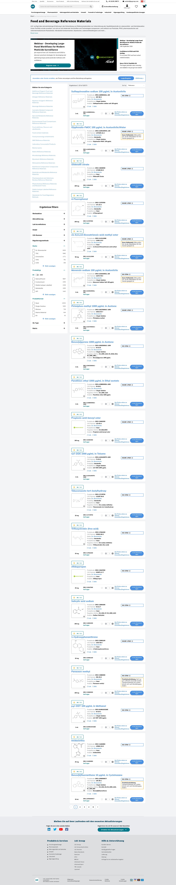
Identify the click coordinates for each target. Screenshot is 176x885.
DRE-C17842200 (100, 532)
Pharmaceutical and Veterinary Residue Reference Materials (43, 179)
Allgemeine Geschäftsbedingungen (73, 880)
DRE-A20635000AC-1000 (103, 345)
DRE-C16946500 (100, 168)
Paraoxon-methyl (80, 671)
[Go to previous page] (71, 807)
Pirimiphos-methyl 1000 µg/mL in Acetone (93, 306)
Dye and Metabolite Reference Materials (42, 117)
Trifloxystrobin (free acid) (85, 528)
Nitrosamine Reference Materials (43, 163)
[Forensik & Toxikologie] (47, 854)
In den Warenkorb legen (137, 113)
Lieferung (104, 854)
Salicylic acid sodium (82, 601)
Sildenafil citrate (80, 164)
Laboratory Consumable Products (44, 144)
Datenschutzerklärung (95, 880)
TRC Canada (77, 867)
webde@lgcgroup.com (131, 1)
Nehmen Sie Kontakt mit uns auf (90, 1)
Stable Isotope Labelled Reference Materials (44, 190)
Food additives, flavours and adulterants (42, 128)
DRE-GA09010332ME (101, 709)
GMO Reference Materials (41, 140)
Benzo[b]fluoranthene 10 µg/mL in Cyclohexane (96, 775)
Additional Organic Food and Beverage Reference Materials (42, 92)
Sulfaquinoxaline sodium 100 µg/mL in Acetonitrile (98, 91)
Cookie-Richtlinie (107, 880)
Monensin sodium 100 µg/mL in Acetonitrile (94, 270)
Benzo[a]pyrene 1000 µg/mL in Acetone (92, 342)
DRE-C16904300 (100, 605)
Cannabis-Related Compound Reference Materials (42, 111)
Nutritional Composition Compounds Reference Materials (45, 168)
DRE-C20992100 (100, 640)
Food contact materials (40, 133)
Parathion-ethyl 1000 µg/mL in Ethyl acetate (95, 380)
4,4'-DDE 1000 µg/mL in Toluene (88, 453)
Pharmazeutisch (53, 847)
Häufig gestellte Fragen (108, 849)
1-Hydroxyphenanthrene (84, 637)
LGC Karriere (78, 849)
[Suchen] (91, 6)
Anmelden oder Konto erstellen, (44, 78)
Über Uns (34, 1)
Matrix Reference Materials (41, 152)
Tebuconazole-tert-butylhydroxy (88, 490)
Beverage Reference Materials (42, 106)
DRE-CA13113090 (100, 238)
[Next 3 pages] (93, 807)
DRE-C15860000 (100, 675)
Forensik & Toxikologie (55, 854)
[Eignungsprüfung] (47, 859)
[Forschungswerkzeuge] (47, 845)
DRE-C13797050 (100, 202)
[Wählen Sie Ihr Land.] (143, 1)
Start (32, 16)
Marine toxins (37, 148)
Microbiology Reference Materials (44, 155)
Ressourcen (50, 1)
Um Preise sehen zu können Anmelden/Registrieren (122, 113)
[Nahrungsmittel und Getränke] (47, 849)
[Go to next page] (97, 807)
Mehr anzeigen (50, 266)
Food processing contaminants (43, 137)
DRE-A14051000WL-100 (102, 131)
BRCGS (76, 859)
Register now (51, 65)
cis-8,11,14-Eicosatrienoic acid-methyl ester (94, 234)
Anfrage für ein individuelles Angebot (112, 859)
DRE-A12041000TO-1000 (103, 457)
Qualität (42, 1)
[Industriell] (47, 857)
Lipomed (77, 869)
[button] (49, 213)
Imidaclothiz (78, 740)
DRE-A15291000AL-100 (102, 274)
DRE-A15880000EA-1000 (103, 384)
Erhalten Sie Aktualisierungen (112, 830)
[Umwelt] (47, 852)
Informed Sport (79, 864)
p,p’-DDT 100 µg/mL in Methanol (88, 706)
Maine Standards (79, 852)
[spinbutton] (109, 113)
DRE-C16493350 (100, 421)
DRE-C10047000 (100, 570)
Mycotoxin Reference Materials (43, 159)
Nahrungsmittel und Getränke (57, 849)
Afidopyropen (78, 566)
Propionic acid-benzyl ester (86, 417)
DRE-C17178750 (100, 494)
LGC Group (77, 844)
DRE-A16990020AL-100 (102, 95)
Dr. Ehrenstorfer (96, 99)
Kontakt (104, 847)
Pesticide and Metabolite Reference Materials (44, 173)
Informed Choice (79, 862)
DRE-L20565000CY (101, 778)
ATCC (75, 857)
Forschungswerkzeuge (55, 844)
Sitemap (104, 857)
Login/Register (126, 78)
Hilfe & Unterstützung (73, 1)
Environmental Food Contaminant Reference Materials (44, 122)
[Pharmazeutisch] (47, 847)
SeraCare (77, 854)
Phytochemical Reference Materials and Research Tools (44, 185)
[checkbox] (33, 250)
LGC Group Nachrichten (81, 847)
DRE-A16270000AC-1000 (103, 309)
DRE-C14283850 (100, 744)
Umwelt (51, 852)
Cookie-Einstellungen (123, 880)
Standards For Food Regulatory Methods (43, 196)
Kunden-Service (106, 844)
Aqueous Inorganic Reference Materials (42, 102)
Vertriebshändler (106, 852)
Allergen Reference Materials (42, 97)
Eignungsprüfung (54, 859)
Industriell (52, 856)
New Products (60, 1)
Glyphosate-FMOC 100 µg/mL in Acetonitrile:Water (98, 127)
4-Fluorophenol (79, 199)
